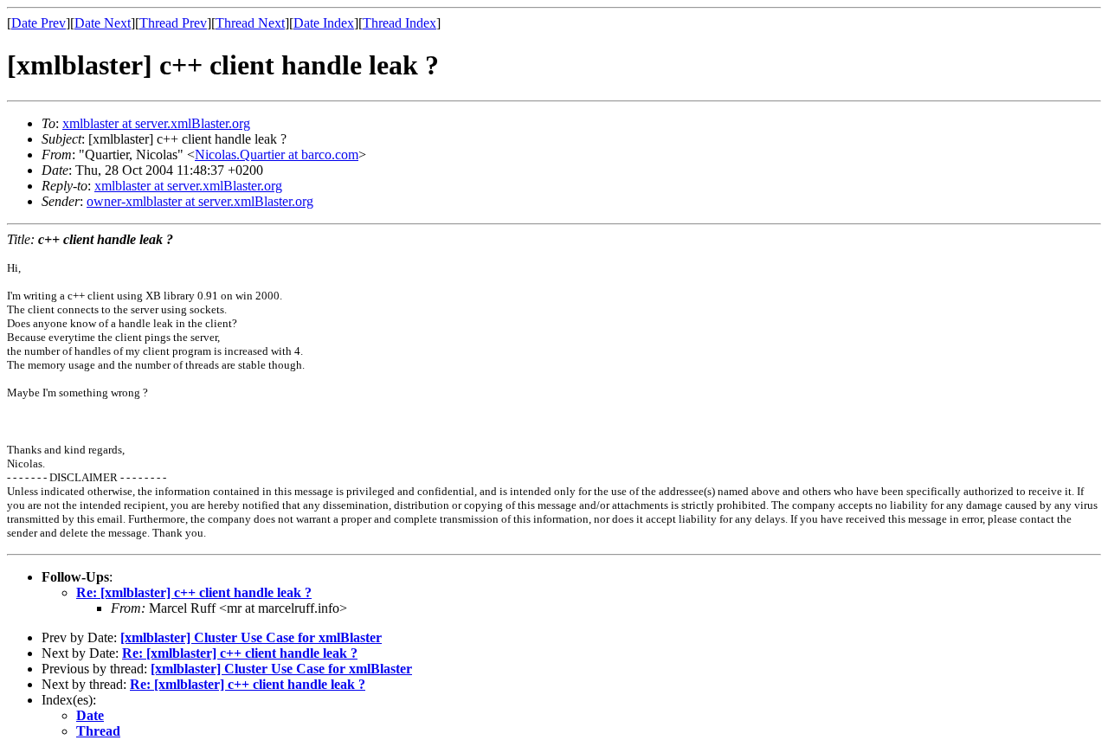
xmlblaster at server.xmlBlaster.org (156, 123)
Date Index (323, 23)
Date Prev (38, 23)
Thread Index (399, 23)
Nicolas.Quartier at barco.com (276, 154)
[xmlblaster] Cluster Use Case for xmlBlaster (251, 637)
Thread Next (250, 23)
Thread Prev (173, 23)
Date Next (102, 23)
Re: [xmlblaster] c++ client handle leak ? (194, 592)
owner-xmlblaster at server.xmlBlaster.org (200, 201)
